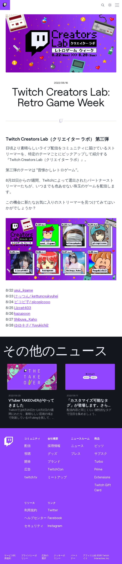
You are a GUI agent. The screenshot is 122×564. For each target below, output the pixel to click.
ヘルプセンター (35, 518)
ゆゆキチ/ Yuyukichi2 (31, 325)
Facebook (55, 518)
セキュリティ (33, 526)
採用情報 (54, 446)
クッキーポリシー (59, 557)
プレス (76, 453)
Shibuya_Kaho (25, 319)
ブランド (54, 461)
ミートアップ (57, 477)
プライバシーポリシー (29, 557)
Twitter (53, 510)
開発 (27, 461)
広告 (27, 469)
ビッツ (99, 446)
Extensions (102, 477)
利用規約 (30, 510)
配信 (27, 446)
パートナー (74, 557)
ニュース (77, 446)
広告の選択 (45, 557)
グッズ (52, 453)
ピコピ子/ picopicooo (32, 302)
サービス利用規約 (9, 557)
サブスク (100, 453)
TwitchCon (55, 469)
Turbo (98, 461)
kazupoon (22, 313)
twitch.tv (30, 477)
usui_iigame (23, 290)
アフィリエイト (88, 557)
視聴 (27, 453)
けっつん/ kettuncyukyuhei (36, 296)
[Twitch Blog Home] (5, 5)
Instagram (55, 526)
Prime (98, 469)
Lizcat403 (22, 308)
